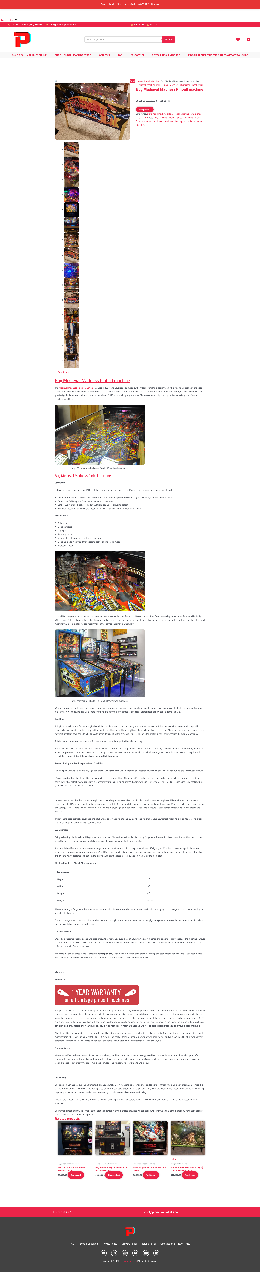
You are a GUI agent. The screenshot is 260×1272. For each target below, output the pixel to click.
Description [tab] (63, 372)
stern (200, 85)
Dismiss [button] (155, 4)
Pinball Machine (151, 81)
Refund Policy (148, 1243)
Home (139, 81)
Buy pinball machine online (149, 85)
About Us (104, 55)
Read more (190, 1175)
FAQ (120, 55)
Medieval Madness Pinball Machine (76, 388)
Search (168, 39)
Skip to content (7, 20)
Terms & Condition (88, 1243)
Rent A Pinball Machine (166, 55)
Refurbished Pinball (188, 85)
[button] (56, 81)
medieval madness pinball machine (161, 121)
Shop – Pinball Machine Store (73, 55)
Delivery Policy (129, 1243)
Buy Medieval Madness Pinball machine (92, 380)
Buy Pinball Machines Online (29, 55)
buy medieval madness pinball (169, 117)
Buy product (145, 109)
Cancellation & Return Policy (175, 1243)
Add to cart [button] (76, 1175)
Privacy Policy (109, 1243)
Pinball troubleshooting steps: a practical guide (218, 55)
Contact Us (137, 55)
